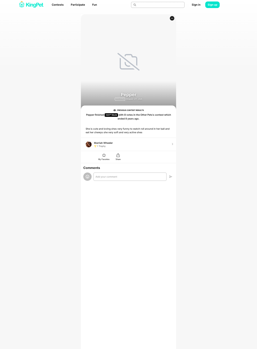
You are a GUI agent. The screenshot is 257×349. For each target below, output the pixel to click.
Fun (94, 4)
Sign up (212, 4)
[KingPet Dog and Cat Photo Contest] (31, 5)
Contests (58, 4)
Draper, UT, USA (134, 99)
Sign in (196, 4)
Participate (78, 4)
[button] (172, 18)
